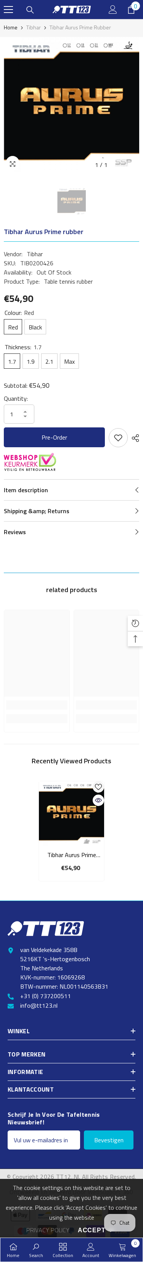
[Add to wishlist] (118, 437)
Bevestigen (109, 1140)
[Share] (133, 438)
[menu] (8, 9)
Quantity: (16, 398)
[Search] (30, 9)
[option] (71, 104)
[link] (36, 705)
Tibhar (33, 27)
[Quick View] (98, 800)
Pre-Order (54, 437)
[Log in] (113, 9)
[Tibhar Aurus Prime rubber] (71, 813)
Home (11, 27)
